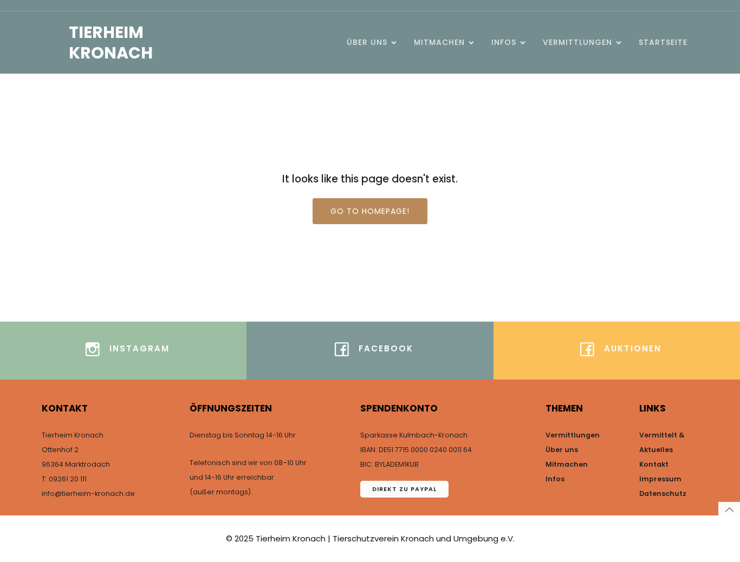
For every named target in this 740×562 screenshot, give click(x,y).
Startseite (663, 42)
